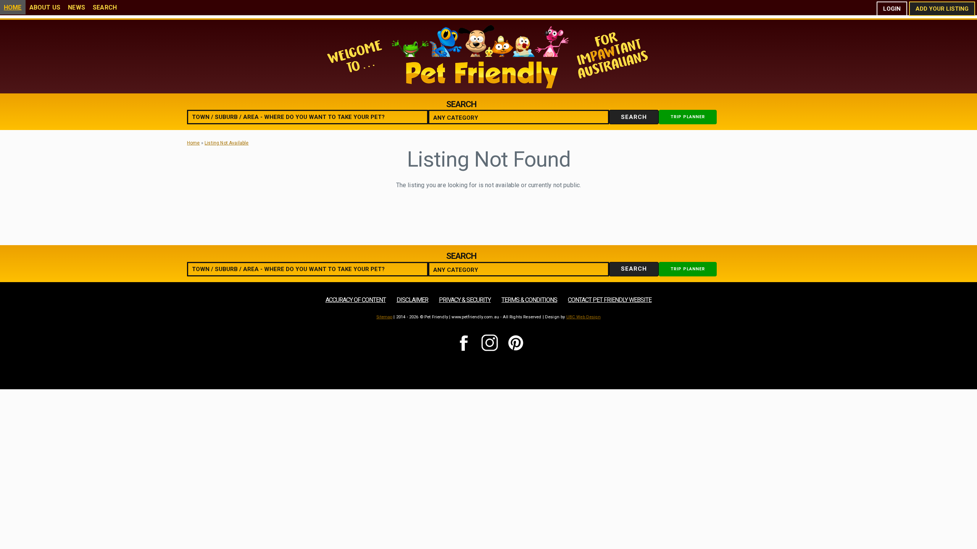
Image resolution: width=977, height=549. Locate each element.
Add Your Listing (942, 8)
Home (13, 7)
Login (892, 8)
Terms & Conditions (529, 299)
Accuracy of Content (356, 299)
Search (105, 7)
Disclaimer (412, 299)
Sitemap (384, 317)
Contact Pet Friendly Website (609, 299)
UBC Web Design (583, 317)
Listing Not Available (226, 143)
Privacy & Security (465, 299)
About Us (44, 7)
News (76, 7)
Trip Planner (688, 116)
